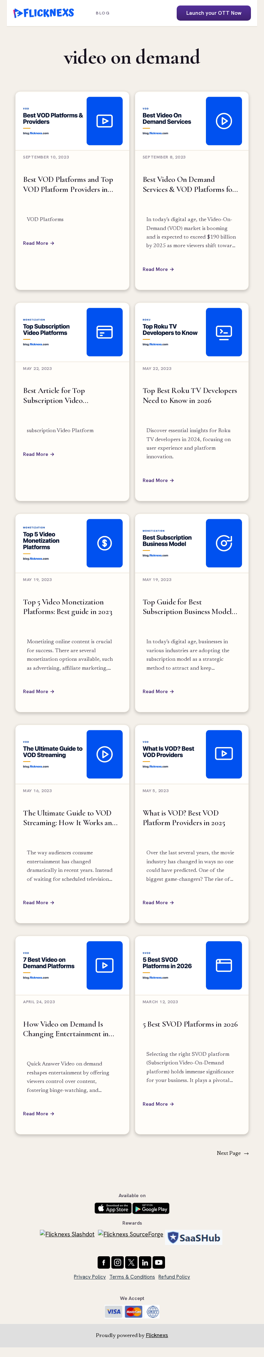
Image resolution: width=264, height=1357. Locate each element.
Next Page (233, 1153)
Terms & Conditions (132, 1276)
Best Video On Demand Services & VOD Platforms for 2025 (189, 184)
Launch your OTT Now (213, 13)
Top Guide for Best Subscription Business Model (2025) (187, 607)
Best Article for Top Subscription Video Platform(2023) (54, 395)
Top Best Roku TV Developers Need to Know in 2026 (190, 395)
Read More (35, 243)
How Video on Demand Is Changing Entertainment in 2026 (66, 1029)
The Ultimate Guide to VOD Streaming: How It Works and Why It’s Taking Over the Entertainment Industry (69, 818)
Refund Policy (174, 1276)
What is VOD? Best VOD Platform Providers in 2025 (184, 818)
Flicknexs (157, 1335)
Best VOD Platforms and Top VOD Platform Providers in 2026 (68, 184)
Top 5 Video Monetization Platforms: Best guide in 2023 (67, 606)
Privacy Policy (90, 1276)
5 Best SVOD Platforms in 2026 (190, 1024)
